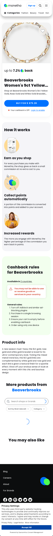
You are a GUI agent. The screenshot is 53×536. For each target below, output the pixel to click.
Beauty (33, 13)
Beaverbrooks (26, 390)
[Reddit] (30, 500)
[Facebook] (5, 500)
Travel (41, 13)
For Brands (8, 490)
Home (48, 13)
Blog (5, 471)
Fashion (24, 13)
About (6, 484)
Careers (7, 477)
